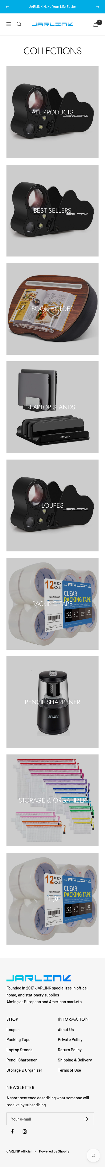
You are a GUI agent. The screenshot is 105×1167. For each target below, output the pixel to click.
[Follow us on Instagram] (25, 1131)
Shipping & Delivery (75, 1059)
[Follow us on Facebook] (12, 1131)
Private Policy (70, 1039)
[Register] (86, 1119)
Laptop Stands (19, 1049)
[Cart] (96, 24)
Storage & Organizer (24, 1070)
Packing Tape (18, 1039)
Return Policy (70, 1049)
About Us (66, 1029)
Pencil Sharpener (21, 1059)
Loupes (12, 1029)
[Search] (19, 24)
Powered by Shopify (54, 1151)
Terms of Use (69, 1070)
